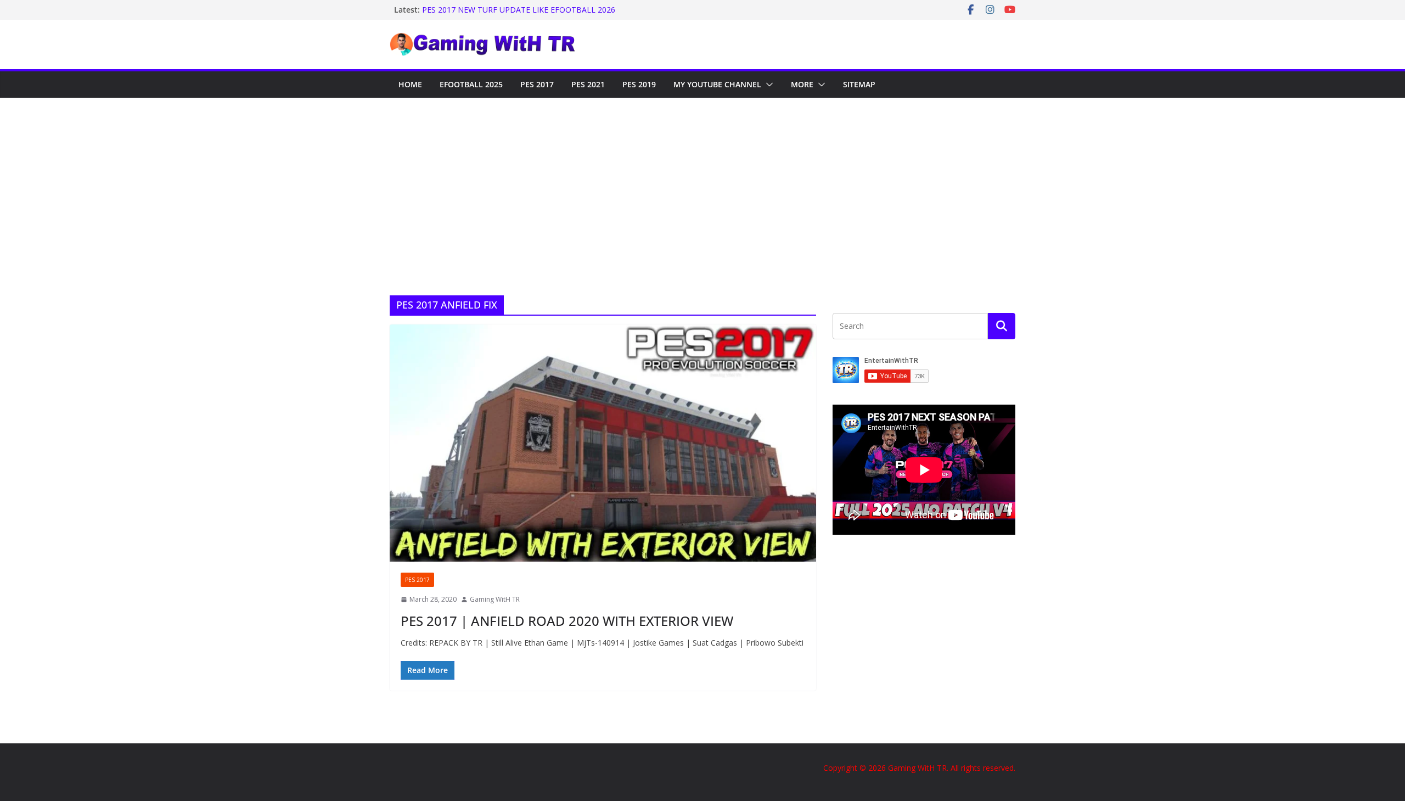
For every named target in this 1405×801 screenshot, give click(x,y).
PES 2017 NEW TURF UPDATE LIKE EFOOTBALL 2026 (518, 9)
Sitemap (859, 84)
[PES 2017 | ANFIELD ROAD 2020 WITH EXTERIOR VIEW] (603, 443)
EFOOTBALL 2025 (471, 84)
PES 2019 (639, 84)
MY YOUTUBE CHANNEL (717, 84)
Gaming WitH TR (495, 599)
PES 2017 (537, 84)
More (802, 84)
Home (410, 84)
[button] (767, 84)
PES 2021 (588, 84)
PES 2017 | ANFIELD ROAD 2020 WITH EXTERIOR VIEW (567, 621)
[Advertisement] (702, 180)
